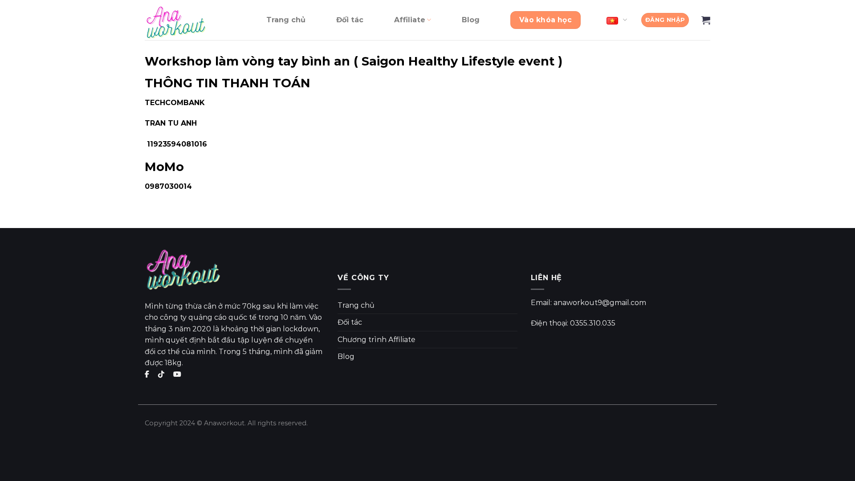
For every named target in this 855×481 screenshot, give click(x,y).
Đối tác (349, 20)
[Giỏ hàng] (705, 20)
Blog (471, 20)
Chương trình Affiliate (376, 339)
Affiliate (409, 20)
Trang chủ (285, 20)
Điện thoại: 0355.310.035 (573, 323)
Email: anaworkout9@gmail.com (588, 302)
